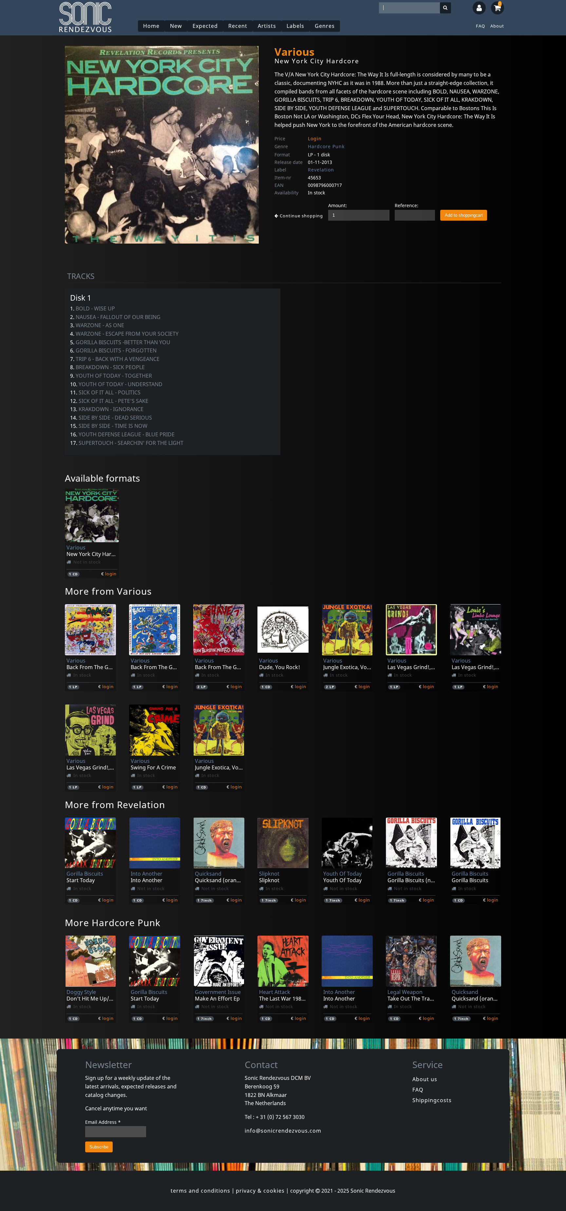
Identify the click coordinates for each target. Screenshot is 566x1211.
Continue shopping (300, 216)
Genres (325, 26)
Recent (237, 26)
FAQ (480, 26)
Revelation (321, 170)
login (111, 574)
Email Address (103, 1122)
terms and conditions (200, 1190)
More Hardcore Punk (112, 922)
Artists (267, 26)
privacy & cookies (260, 1190)
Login (315, 138)
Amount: (337, 205)
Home (151, 26)
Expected (205, 26)
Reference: (406, 205)
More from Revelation (115, 804)
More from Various (108, 591)
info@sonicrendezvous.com (283, 1130)
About (497, 26)
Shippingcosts (432, 1100)
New (176, 26)
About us (424, 1079)
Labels (295, 26)
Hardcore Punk (326, 146)
